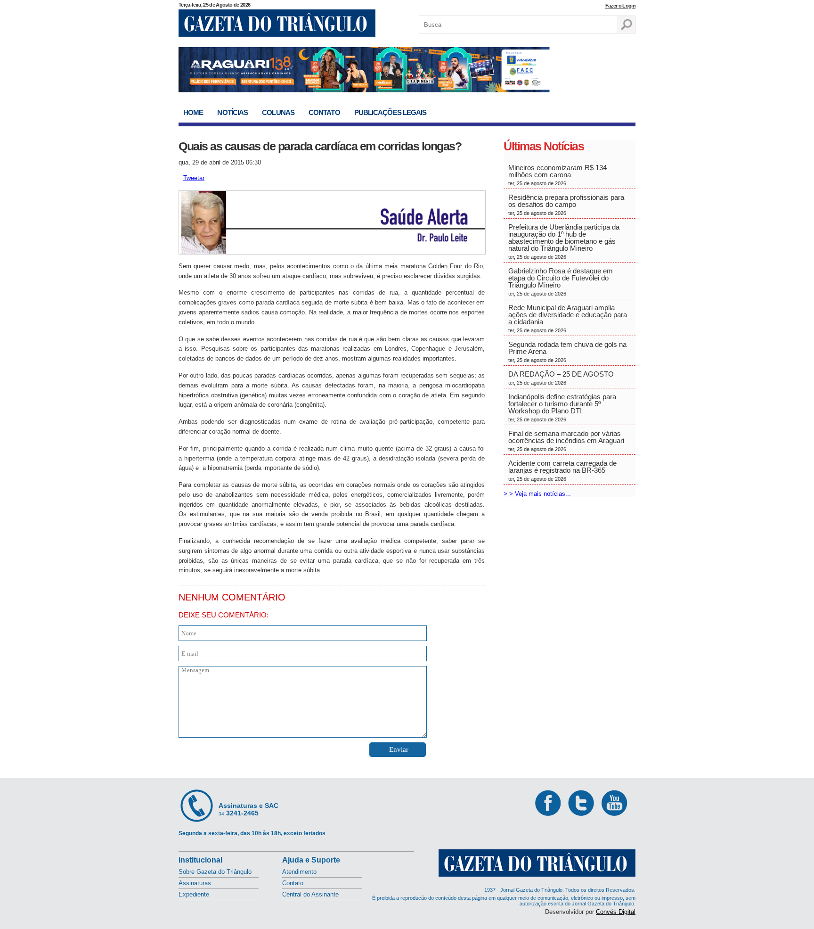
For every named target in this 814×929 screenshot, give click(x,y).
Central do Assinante (310, 894)
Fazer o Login (620, 5)
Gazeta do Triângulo (277, 23)
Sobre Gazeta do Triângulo (215, 871)
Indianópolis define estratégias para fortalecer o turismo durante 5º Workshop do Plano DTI (562, 407)
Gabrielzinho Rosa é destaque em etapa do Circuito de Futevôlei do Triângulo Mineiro (560, 281)
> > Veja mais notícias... (537, 493)
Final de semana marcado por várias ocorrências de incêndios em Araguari (566, 440)
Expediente (194, 894)
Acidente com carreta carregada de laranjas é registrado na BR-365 (562, 470)
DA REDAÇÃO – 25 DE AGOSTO (561, 378)
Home (193, 112)
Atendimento (299, 871)
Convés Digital (615, 911)
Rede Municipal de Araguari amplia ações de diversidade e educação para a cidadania (567, 318)
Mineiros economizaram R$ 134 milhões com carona (557, 175)
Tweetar (193, 177)
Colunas (278, 112)
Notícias (232, 112)
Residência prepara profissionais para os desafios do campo (566, 204)
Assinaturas (195, 883)
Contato (324, 112)
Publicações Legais (390, 112)
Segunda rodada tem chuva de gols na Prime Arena (567, 351)
